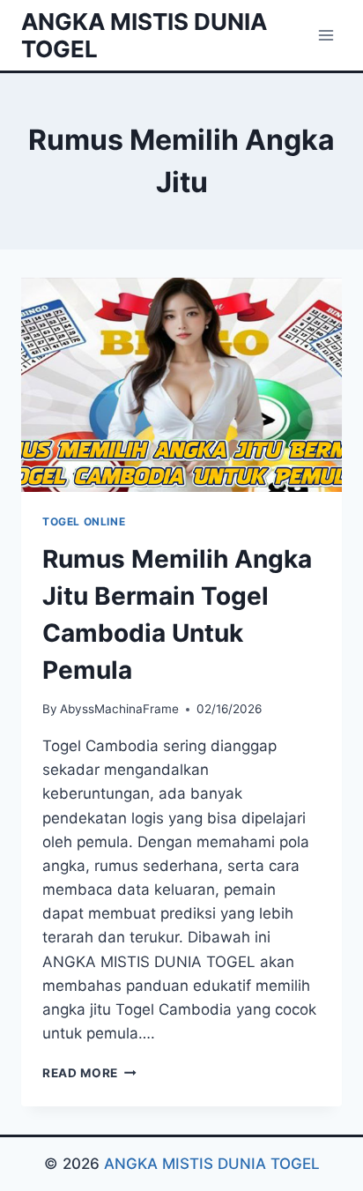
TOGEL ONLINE (83, 521)
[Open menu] (325, 34)
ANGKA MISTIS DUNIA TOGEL (212, 1163)
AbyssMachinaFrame (119, 709)
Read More (89, 1073)
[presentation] (181, 385)
